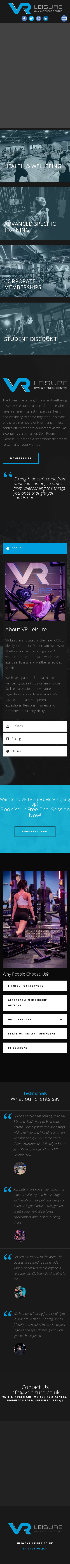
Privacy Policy (35, 1548)
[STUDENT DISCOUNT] (35, 329)
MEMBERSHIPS (20, 458)
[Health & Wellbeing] (35, 156)
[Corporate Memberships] (35, 271)
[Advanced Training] (35, 213)
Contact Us (35, 1387)
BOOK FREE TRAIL (35, 831)
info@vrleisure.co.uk (35, 1392)
